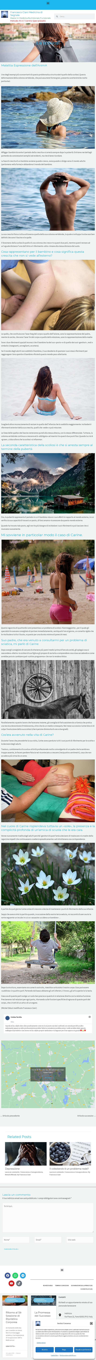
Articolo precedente (10, 1115)
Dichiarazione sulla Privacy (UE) (81, 1285)
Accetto (48, 1077)
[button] (91, 1323)
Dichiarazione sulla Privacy (68, 1355)
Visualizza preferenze (83, 1349)
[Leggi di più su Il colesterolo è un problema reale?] (70, 1153)
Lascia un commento (12, 1172)
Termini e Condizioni (62, 1285)
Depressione (12, 1168)
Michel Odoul (7, 1008)
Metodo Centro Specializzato (28, 21)
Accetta (45, 1349)
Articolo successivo (86, 1115)
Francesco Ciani (29, 1008)
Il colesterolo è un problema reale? (69, 1168)
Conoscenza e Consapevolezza (32, 1172)
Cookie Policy (55, 1355)
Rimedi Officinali (10, 1175)
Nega (64, 1349)
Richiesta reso (48, 1285)
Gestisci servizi (41, 1343)
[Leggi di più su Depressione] (26, 1153)
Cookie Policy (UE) (86, 1289)
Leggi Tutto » (10, 1346)
